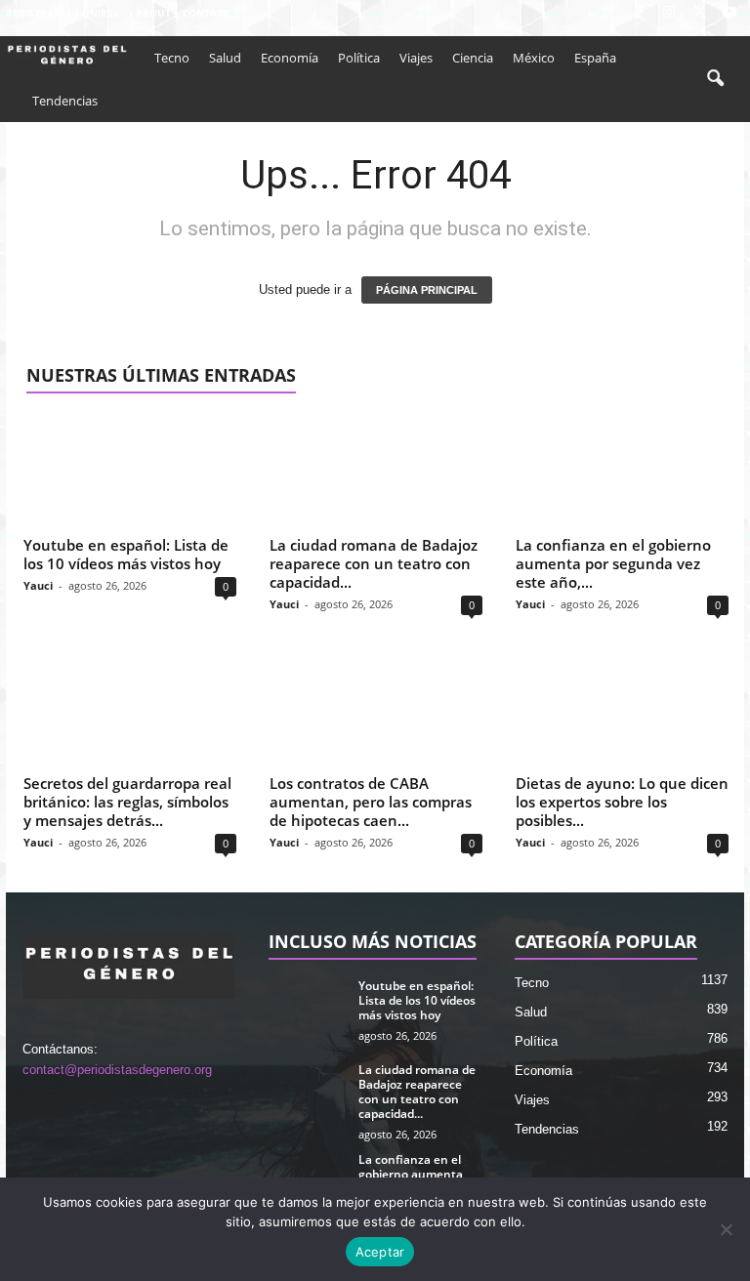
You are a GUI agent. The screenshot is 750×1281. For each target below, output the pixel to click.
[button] (714, 79)
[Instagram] (669, 13)
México (534, 57)
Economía (289, 57)
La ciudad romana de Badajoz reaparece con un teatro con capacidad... (374, 563)
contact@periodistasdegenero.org (117, 1069)
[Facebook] (638, 13)
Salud (225, 57)
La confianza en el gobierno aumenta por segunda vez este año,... (613, 563)
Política (359, 57)
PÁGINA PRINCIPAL (427, 290)
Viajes (416, 57)
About (153, 13)
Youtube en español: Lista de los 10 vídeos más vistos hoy (126, 554)
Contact (206, 13)
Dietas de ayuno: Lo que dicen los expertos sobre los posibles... (622, 801)
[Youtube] (729, 13)
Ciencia (472, 57)
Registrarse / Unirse (62, 13)
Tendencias (65, 100)
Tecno (171, 57)
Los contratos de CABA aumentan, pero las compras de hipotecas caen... (371, 801)
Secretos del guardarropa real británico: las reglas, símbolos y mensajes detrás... (127, 801)
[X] (699, 13)
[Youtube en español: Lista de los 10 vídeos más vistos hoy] (129, 471)
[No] (725, 1229)
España (595, 57)
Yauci (38, 585)
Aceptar (380, 1252)
